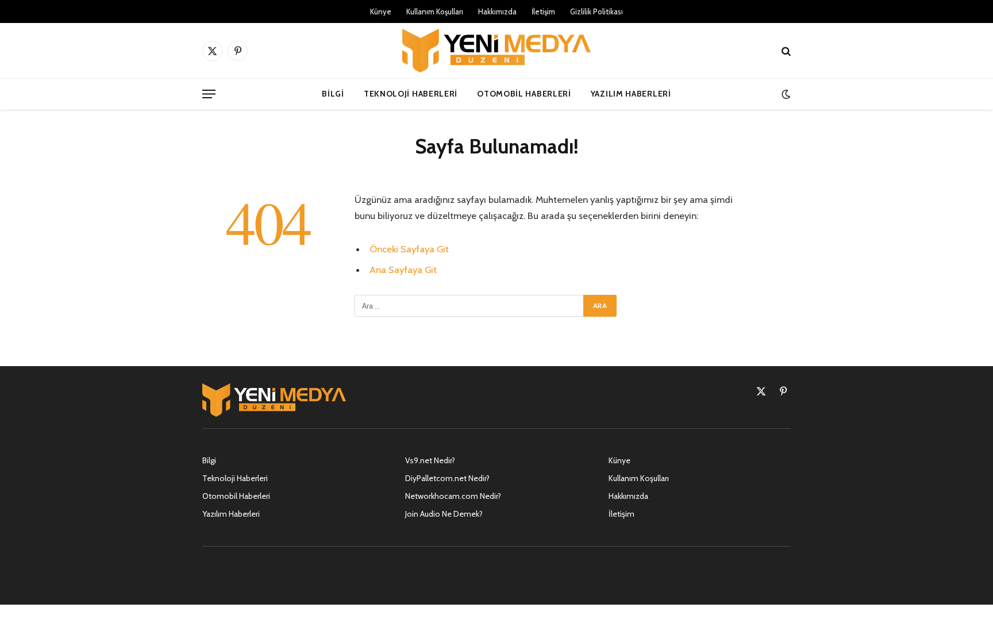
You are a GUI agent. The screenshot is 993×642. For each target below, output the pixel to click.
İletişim (543, 11)
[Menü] (208, 94)
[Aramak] (785, 51)
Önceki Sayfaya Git (409, 249)
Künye (380, 11)
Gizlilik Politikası (596, 11)
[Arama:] (469, 306)
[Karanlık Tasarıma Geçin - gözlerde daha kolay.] (785, 94)
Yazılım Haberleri (631, 94)
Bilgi (333, 94)
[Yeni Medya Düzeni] (496, 50)
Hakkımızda (497, 11)
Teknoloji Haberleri (410, 94)
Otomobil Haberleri (524, 94)
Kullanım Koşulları (434, 11)
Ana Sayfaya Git (403, 269)
